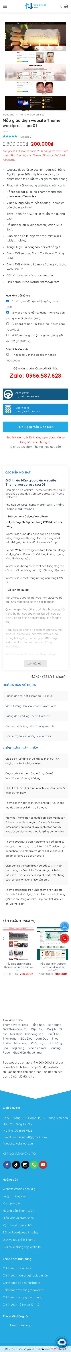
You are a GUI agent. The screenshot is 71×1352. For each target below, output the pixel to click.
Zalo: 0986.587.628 (35, 375)
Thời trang (10, 1038)
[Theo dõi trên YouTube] (43, 1164)
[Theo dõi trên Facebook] (7, 1164)
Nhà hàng (20, 1043)
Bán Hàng (54, 1024)
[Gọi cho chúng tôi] (34, 1164)
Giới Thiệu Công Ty (15, 1029)
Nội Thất (16, 1034)
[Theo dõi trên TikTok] (16, 1164)
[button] (5, 6)
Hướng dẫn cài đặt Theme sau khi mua (29, 696)
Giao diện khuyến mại (27, 1052)
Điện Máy (37, 1029)
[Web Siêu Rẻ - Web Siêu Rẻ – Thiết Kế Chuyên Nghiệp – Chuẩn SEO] (35, 6)
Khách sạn (38, 1043)
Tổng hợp (37, 1024)
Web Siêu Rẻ (20, 1325)
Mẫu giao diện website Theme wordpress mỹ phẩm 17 (53, 966)
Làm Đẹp (42, 1038)
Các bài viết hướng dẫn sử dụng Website (29, 726)
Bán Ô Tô (53, 1034)
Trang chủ (8, 114)
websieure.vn (24, 1143)
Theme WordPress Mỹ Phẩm (45, 504)
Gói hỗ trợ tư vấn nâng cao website (30, 275)
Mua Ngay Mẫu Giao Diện (35, 427)
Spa (5, 1048)
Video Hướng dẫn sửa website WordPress (30, 706)
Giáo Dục (26, 1038)
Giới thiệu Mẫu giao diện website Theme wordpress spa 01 (30, 482)
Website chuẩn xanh (51, 185)
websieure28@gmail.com (30, 1137)
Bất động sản (34, 1034)
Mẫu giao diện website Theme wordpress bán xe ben (18, 966)
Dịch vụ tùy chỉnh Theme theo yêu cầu (35, 446)
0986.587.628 (23, 1130)
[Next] (14, 989)
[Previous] (4, 989)
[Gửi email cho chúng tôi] (25, 1164)
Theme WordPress (15, 1024)
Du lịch (51, 1029)
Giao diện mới (37, 1048)
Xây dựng (17, 1048)
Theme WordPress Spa (31, 114)
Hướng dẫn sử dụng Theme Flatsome (27, 716)
